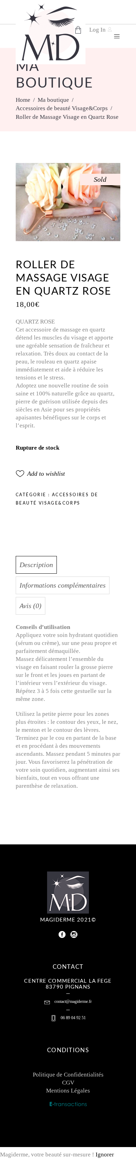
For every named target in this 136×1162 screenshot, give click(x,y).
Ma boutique (53, 100)
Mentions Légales (68, 1090)
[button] (40, 473)
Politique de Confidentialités (68, 1074)
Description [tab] (36, 564)
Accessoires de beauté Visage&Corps (62, 108)
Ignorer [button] (105, 1154)
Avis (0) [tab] (30, 605)
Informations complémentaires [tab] (63, 585)
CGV (68, 1082)
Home (23, 100)
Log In (97, 29)
